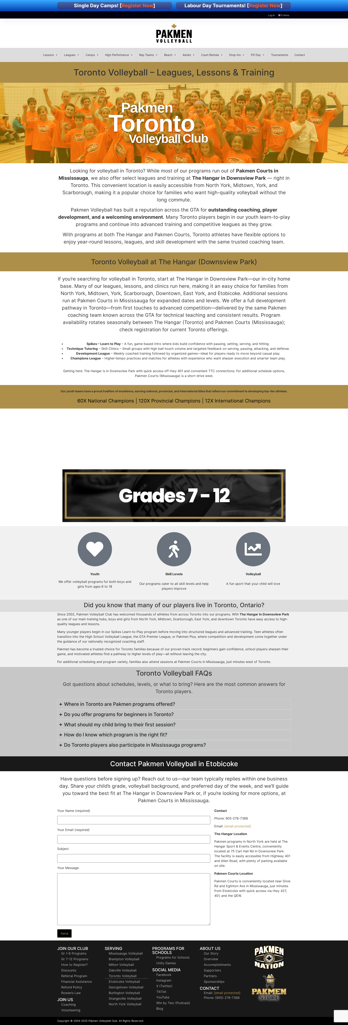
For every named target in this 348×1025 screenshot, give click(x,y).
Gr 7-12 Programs (74, 959)
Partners (210, 976)
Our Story (211, 953)
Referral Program (74, 976)
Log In (271, 15)
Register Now (137, 5)
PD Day (256, 55)
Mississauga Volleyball (126, 953)
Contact (299, 55)
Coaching (68, 1004)
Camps (90, 55)
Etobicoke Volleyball (124, 982)
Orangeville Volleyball (125, 998)
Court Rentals (210, 55)
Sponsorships (214, 982)
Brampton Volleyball (124, 959)
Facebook (163, 975)
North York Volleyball (125, 1004)
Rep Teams (146, 55)
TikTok (161, 992)
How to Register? (74, 965)
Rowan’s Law (71, 993)
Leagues (69, 55)
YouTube (162, 997)
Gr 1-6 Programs (73, 953)
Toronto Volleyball (123, 976)
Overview (211, 959)
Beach (168, 55)
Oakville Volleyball (123, 970)
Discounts (68, 970)
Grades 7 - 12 (174, 496)
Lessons (48, 55)
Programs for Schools (173, 957)
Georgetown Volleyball (126, 987)
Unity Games (166, 963)
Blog (159, 1008)
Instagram (163, 980)
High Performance (117, 55)
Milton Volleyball (121, 965)
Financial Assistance (76, 982)
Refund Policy (71, 987)
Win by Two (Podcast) (173, 1003)
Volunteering (70, 1010)
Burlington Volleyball (124, 993)
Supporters (212, 970)
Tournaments (279, 55)
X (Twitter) (164, 986)
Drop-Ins (235, 55)
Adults (187, 55)
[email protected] (237, 826)
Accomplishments (217, 965)
